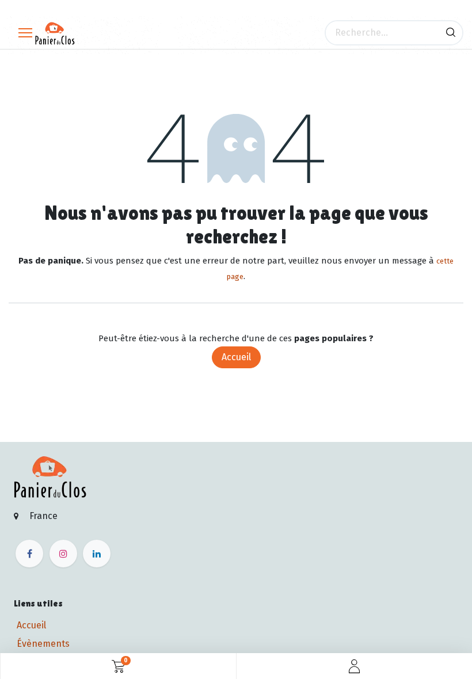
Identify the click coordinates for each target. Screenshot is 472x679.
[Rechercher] (450, 32)
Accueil (236, 357)
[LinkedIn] (97, 553)
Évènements (43, 643)
